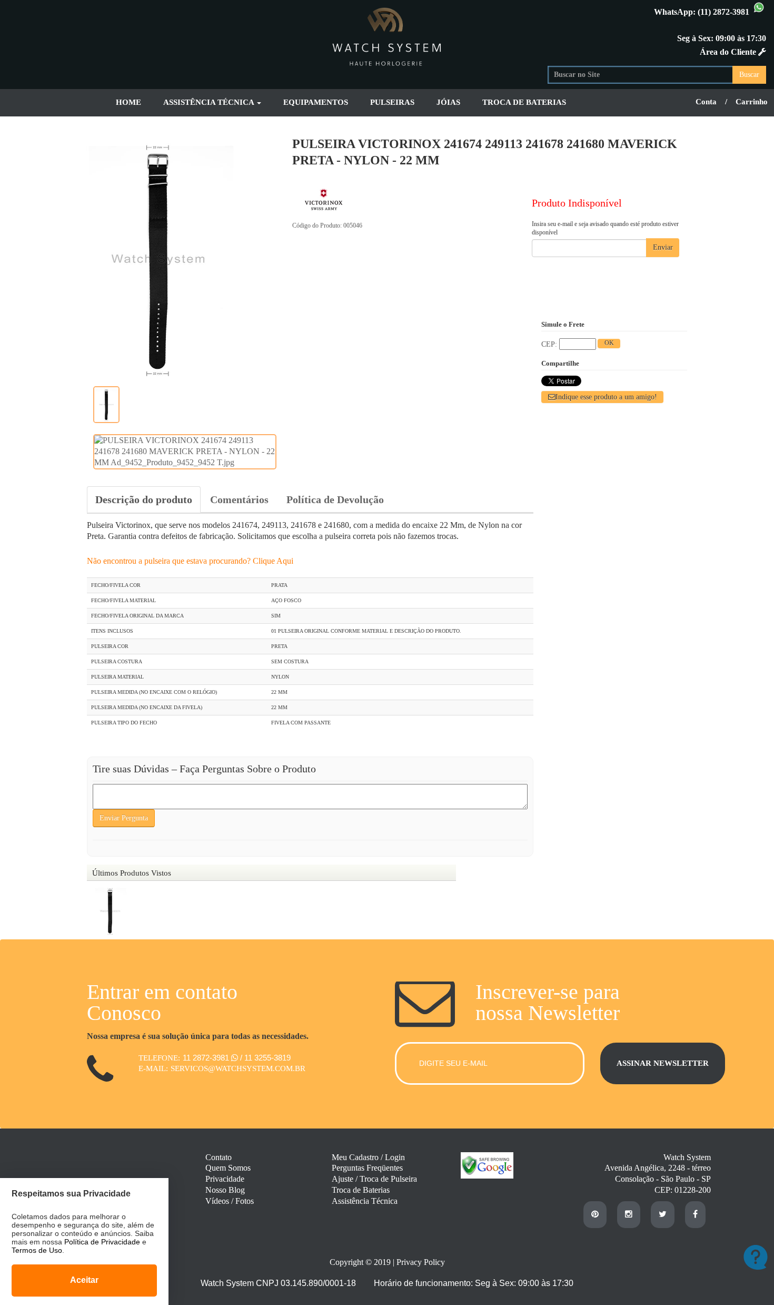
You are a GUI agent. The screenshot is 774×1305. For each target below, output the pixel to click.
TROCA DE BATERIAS (524, 102)
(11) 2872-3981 (724, 11)
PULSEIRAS (392, 102)
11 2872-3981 (207, 1057)
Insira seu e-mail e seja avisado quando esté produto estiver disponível (605, 228)
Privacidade (224, 1178)
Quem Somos (228, 1167)
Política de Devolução (335, 499)
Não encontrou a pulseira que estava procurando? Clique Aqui (190, 560)
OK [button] (609, 343)
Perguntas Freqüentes (367, 1167)
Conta (706, 101)
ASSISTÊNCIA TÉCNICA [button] (209, 102)
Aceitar (84, 1279)
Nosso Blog (225, 1189)
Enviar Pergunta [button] (124, 818)
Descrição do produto (143, 499)
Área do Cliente (729, 51)
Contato (218, 1157)
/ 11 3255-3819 (265, 1057)
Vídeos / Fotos (229, 1200)
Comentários (239, 499)
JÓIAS (448, 102)
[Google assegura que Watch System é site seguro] (481, 1175)
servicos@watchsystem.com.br (238, 1068)
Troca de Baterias (361, 1189)
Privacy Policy (420, 1262)
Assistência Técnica (365, 1200)
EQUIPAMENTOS (315, 102)
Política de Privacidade (102, 1242)
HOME (128, 102)
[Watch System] (387, 35)
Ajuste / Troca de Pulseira (374, 1178)
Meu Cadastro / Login (368, 1157)
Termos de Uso (37, 1250)
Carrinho (752, 101)
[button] (602, 397)
